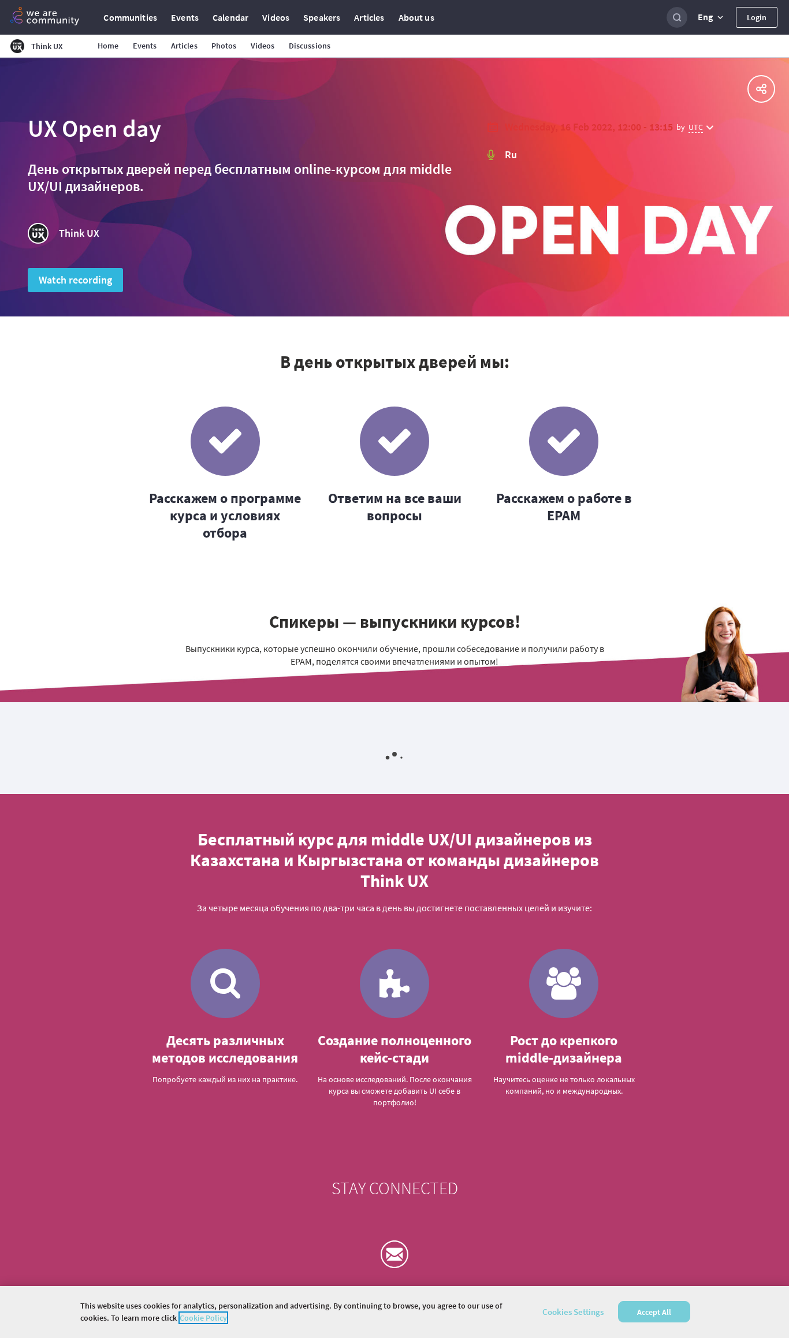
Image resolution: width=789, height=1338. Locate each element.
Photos (224, 45)
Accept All (654, 1312)
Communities (130, 17)
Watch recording (75, 279)
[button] (711, 17)
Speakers (321, 17)
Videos (275, 17)
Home (108, 45)
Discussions (310, 45)
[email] (394, 1254)
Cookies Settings (573, 1311)
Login (756, 17)
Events (185, 17)
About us (416, 17)
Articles (369, 17)
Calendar (230, 17)
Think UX (79, 233)
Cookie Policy (203, 1318)
